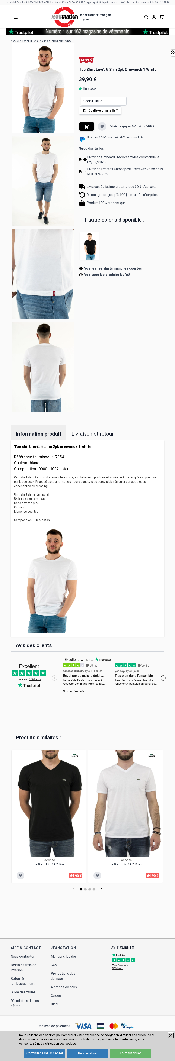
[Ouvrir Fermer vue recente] (172, 52)
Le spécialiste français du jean (95, 17)
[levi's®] (86, 59)
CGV (54, 965)
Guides (56, 996)
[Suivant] (101, 889)
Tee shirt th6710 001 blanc (125, 864)
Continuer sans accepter (44, 1053)
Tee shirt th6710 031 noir (48, 864)
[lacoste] (74, 755)
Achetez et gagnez (131, 126)
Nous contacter (22, 956)
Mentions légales (64, 956)
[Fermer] (170, 1035)
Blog (54, 1004)
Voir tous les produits (107, 275)
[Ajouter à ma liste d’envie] (102, 126)
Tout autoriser (130, 1053)
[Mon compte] (154, 17)
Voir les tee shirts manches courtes (113, 268)
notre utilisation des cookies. (57, 1043)
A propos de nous (64, 987)
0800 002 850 (77, 2)
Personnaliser (87, 1053)
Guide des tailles (91, 148)
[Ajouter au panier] (86, 126)
